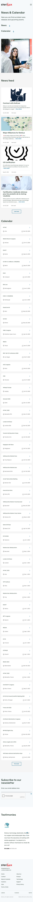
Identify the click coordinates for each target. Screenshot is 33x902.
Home (2, 874)
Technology (19, 879)
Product (18, 876)
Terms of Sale (4, 887)
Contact (3, 876)
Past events (16, 763)
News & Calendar (5, 879)
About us (18, 874)
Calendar (5, 31)
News (4, 25)
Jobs (2, 884)
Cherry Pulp (29, 896)
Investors (3, 881)
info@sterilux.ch (5, 868)
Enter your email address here (10, 788)
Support (18, 881)
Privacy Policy (20, 884)
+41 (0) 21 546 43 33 (6, 870)
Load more (16, 211)
